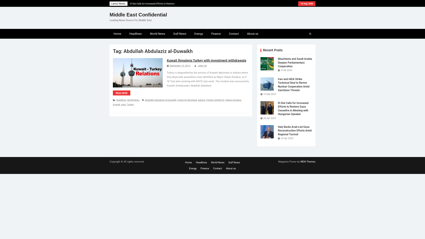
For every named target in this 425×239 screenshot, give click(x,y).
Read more (122, 93)
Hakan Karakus (233, 100)
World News (157, 33)
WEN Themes (307, 161)
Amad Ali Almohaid (187, 100)
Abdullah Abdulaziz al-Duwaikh (160, 100)
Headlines (135, 33)
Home (117, 33)
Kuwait (116, 104)
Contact (234, 33)
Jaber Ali (202, 65)
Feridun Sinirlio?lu (215, 100)
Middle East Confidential (138, 14)
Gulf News (179, 33)
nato (123, 104)
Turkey (130, 104)
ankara (201, 100)
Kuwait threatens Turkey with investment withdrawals (206, 60)
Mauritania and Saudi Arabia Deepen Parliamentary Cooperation (295, 62)
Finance (216, 33)
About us (252, 33)
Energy (198, 33)
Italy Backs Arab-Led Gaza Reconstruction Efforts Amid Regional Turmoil (295, 130)
